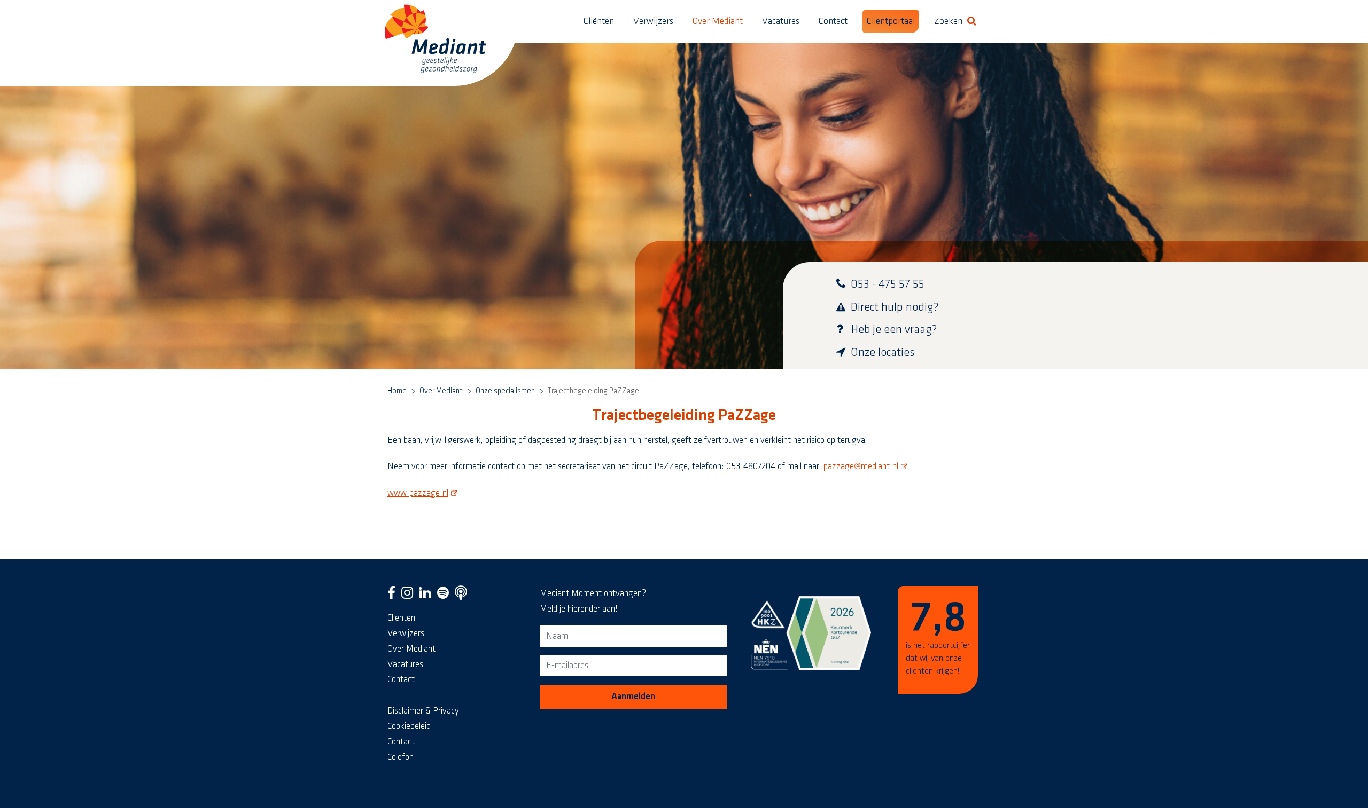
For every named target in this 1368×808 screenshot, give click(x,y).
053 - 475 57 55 (887, 284)
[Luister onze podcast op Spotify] (445, 595)
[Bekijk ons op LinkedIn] (427, 595)
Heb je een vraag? (894, 329)
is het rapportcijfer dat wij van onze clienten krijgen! (938, 636)
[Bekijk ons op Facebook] (393, 595)
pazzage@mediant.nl (865, 466)
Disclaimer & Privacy (423, 711)
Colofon (400, 757)
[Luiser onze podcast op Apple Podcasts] (463, 595)
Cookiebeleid (409, 726)
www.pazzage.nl (423, 493)
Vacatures (780, 21)
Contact (833, 21)
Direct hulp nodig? (895, 307)
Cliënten (599, 21)
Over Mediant (718, 21)
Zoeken (957, 21)
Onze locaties (882, 352)
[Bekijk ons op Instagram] (409, 595)
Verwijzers (653, 21)
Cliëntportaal (891, 21)
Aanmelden (633, 696)
